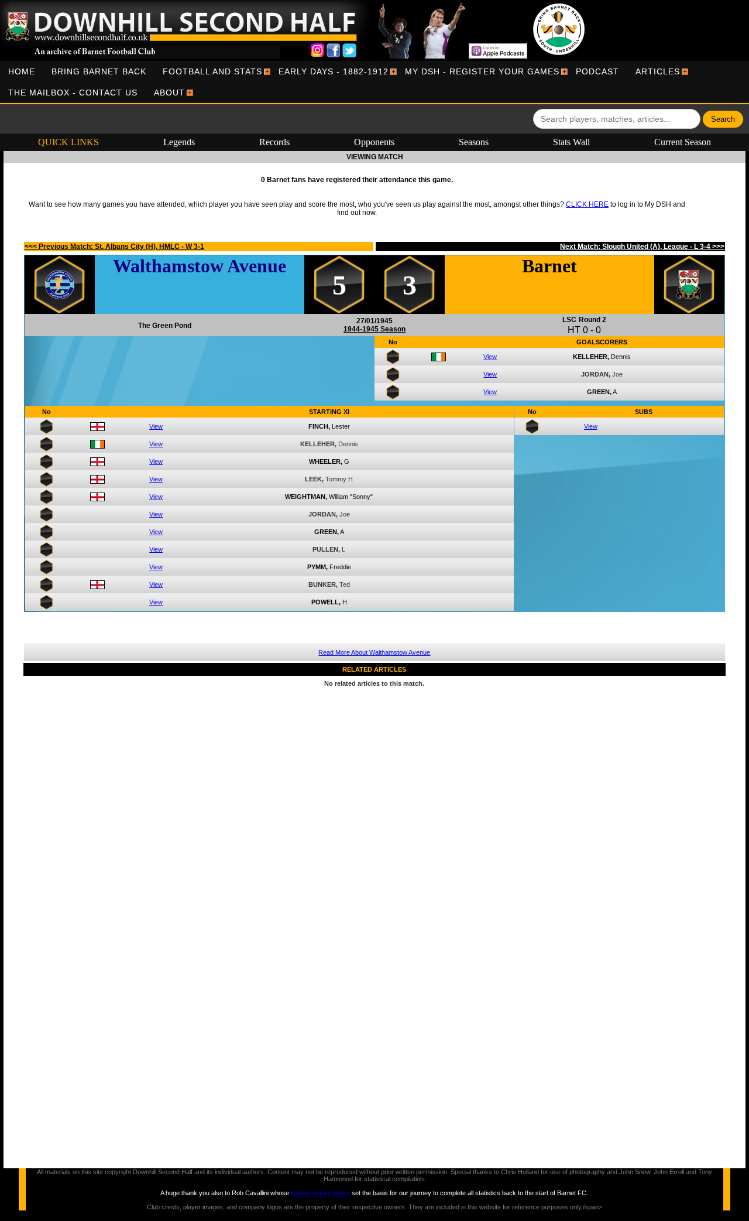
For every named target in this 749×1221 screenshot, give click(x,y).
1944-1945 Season (374, 329)
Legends (179, 142)
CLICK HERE (587, 204)
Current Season (682, 142)
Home (21, 71)
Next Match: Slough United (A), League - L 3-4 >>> (642, 246)
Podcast (597, 71)
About (169, 92)
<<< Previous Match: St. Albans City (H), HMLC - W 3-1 (114, 246)
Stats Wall (571, 142)
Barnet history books (320, 1192)
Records (274, 142)
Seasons (474, 142)
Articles (657, 71)
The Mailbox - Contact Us (73, 92)
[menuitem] (21, 71)
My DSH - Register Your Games (482, 71)
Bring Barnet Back (98, 71)
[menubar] (374, 82)
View (490, 356)
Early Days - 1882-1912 (334, 71)
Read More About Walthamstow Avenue (374, 652)
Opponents (374, 142)
